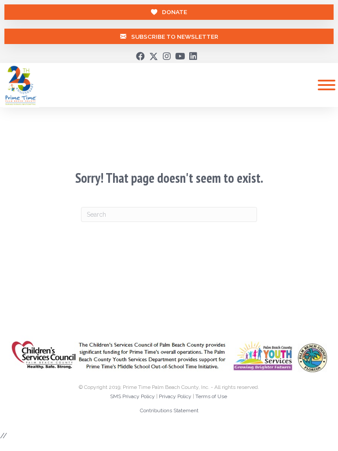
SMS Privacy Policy (132, 396)
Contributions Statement (169, 410)
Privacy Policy (175, 396)
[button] (140, 56)
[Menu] (326, 85)
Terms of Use (211, 396)
